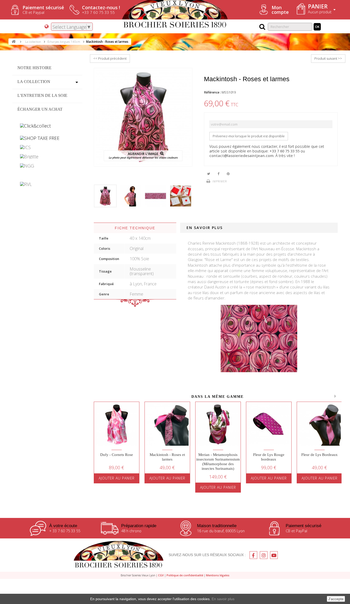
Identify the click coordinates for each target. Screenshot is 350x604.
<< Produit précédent (110, 58)
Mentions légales (217, 575)
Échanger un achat (40, 109)
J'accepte (336, 599)
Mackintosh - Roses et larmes (167, 457)
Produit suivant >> (328, 58)
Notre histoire (34, 68)
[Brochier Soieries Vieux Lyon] (118, 555)
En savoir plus (223, 599)
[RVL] (47, 184)
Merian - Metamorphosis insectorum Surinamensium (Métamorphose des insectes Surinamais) (218, 462)
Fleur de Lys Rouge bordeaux (268, 457)
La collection (33, 81)
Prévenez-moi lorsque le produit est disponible (249, 136)
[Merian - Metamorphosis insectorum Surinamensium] (218, 424)
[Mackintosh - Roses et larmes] (105, 195)
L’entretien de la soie (42, 95)
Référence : (212, 92)
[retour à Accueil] (13, 41)
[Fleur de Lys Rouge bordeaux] (268, 424)
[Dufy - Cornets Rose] (116, 424)
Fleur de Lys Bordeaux (319, 455)
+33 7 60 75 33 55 (285, 151)
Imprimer (219, 181)
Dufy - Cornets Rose (116, 455)
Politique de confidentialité (185, 575)
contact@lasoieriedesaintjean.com (241, 155)
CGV (161, 575)
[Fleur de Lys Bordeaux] (319, 424)
